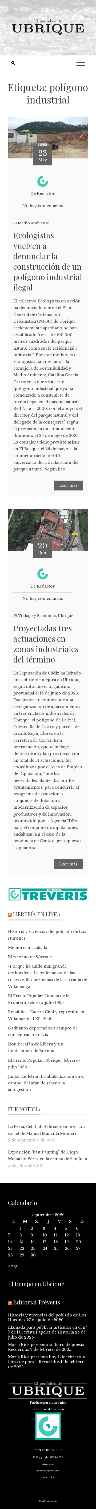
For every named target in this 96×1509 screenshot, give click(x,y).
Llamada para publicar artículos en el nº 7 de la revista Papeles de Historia (47, 1330)
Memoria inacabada (27, 947)
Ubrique (65, 615)
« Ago (13, 1265)
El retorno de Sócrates (30, 957)
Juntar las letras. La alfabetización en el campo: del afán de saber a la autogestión (46, 1083)
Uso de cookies (48, 1477)
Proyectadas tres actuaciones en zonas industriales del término (45, 644)
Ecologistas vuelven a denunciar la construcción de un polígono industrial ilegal (47, 261)
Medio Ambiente (33, 223)
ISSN (37, 1450)
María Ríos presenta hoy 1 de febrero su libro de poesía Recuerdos (47, 1359)
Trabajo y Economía (37, 615)
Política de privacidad (48, 1471)
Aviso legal (48, 1464)
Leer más (68, 485)
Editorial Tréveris (36, 1302)
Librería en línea (37, 914)
